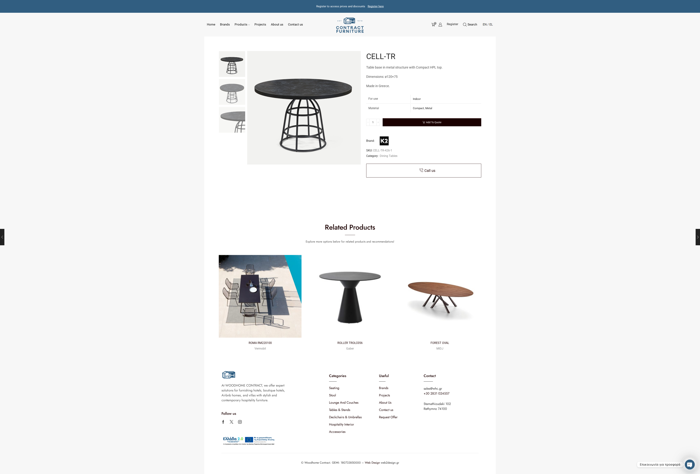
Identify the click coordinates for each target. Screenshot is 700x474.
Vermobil (260, 348)
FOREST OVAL (440, 343)
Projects (260, 24)
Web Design (373, 463)
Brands (225, 24)
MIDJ (439, 348)
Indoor (417, 99)
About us (277, 24)
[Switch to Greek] (490, 24)
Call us (429, 170)
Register (452, 24)
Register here (376, 6)
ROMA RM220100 (260, 343)
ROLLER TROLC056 (350, 343)
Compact (418, 108)
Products (241, 24)
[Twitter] (231, 422)
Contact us (295, 24)
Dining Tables (388, 156)
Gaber (350, 348)
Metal (428, 108)
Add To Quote (433, 122)
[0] (432, 24)
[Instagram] (240, 422)
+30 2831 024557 (436, 393)
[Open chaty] (690, 464)
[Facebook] (223, 422)
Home (211, 24)
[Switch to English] (484, 24)
